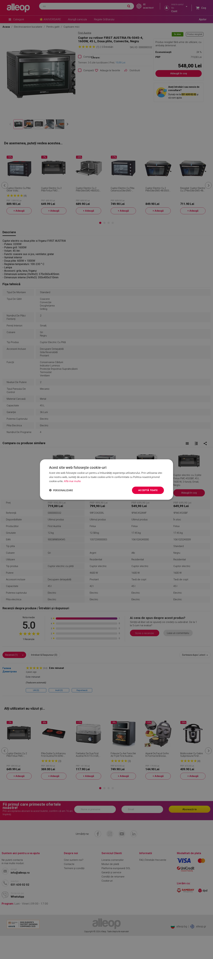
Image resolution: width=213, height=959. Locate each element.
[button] (61, 490)
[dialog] (106, 479)
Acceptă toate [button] (148, 490)
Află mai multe (72, 481)
